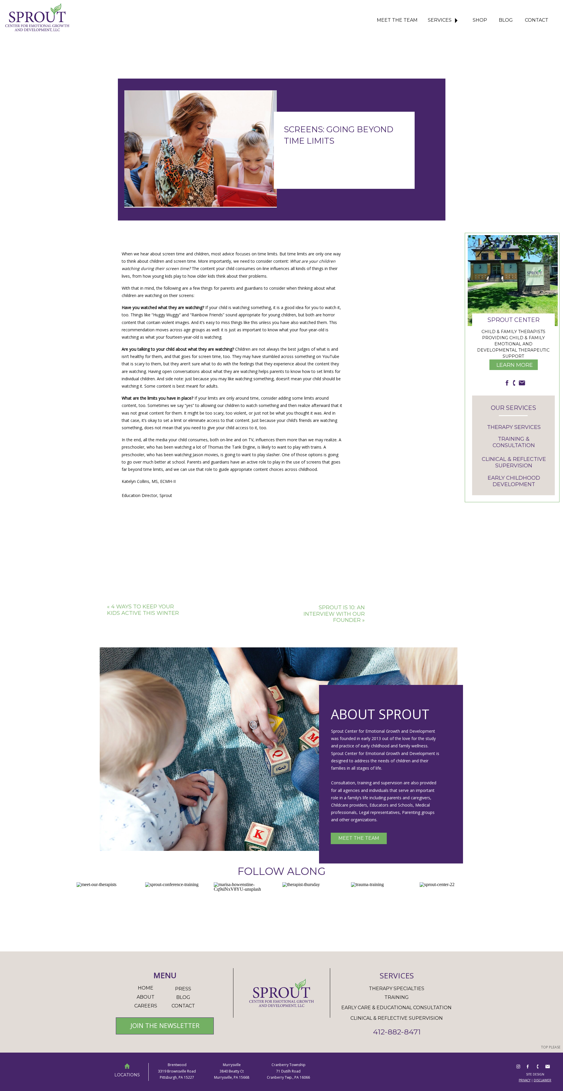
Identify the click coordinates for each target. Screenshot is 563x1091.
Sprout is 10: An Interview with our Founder (334, 613)
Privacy (524, 1080)
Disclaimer (542, 1080)
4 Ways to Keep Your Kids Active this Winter (143, 609)
